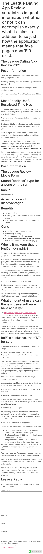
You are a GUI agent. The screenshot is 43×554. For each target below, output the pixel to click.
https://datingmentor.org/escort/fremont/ (20, 313)
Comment (5, 490)
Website (4, 531)
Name (4, 515)
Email (3, 523)
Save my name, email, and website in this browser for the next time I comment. (21, 542)
